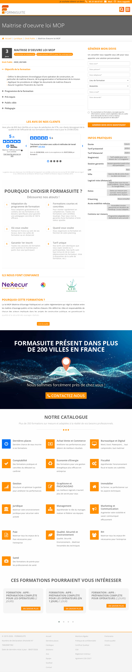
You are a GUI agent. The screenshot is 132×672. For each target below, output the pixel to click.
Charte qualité (110, 641)
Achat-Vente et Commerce (71, 440)
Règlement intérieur (82, 654)
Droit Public (30, 38)
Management (64, 505)
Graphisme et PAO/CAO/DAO (65, 485)
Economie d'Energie (67, 460)
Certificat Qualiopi (82, 645)
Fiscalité (105, 460)
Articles (107, 645)
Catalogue (50, 645)
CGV (77, 649)
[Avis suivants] (82, 146)
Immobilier (107, 483)
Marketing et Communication (109, 507)
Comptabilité (20, 460)
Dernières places (22, 440)
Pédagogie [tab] (9, 108)
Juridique (18, 38)
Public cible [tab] (10, 102)
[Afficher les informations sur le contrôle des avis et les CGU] (22, 150)
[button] (59, 621)
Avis (47, 654)
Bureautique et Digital (113, 440)
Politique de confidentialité (85, 641)
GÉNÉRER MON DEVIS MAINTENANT (109, 125)
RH (102, 531)
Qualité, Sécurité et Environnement (67, 533)
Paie (15, 531)
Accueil (8, 38)
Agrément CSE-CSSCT (83, 658)
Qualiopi (49, 663)
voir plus (41, 147)
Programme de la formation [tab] (18, 91)
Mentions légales (81, 636)
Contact (49, 667)
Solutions (49, 649)
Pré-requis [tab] (9, 96)
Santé (16, 557)
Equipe (48, 658)
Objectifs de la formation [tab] (17, 69)
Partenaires (109, 636)
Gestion (17, 483)
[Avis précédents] (26, 146)
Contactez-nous (67, 395)
